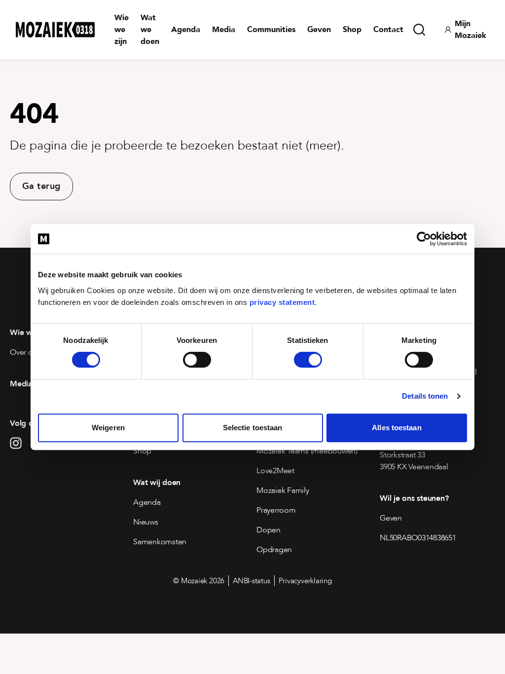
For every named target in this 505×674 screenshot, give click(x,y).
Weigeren (108, 427)
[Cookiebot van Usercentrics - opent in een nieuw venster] (424, 238)
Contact (388, 29)
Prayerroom (276, 510)
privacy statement (282, 302)
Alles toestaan (396, 427)
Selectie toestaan (253, 427)
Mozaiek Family (282, 490)
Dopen (268, 529)
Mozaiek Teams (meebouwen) (307, 451)
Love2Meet (275, 470)
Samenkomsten (159, 541)
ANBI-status (251, 581)
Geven (319, 29)
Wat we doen (150, 29)
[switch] (197, 360)
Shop (352, 29)
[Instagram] (16, 443)
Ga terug (41, 186)
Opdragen (274, 549)
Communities (271, 29)
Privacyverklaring (305, 581)
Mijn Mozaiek (470, 29)
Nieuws (145, 522)
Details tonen (425, 396)
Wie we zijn (121, 29)
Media (223, 29)
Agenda (185, 29)
